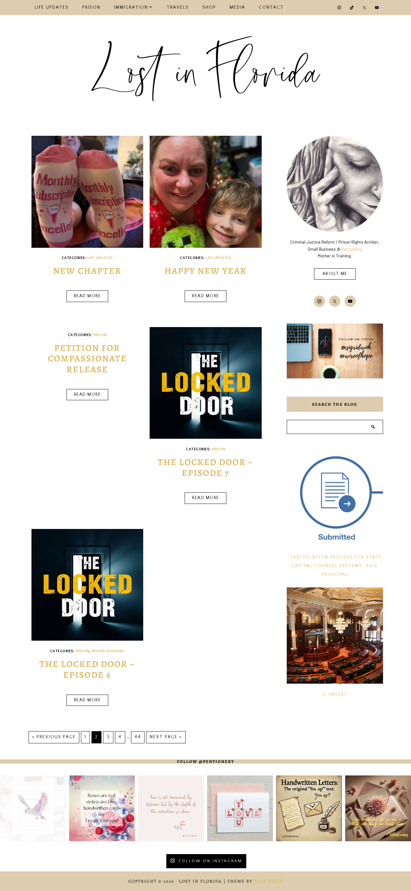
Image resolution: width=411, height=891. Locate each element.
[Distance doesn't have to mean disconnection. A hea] (378, 808)
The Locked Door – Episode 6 (87, 669)
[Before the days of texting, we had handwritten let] (309, 808)
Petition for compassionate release (87, 359)
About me (334, 274)
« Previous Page (54, 737)
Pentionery (351, 249)
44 (138, 737)
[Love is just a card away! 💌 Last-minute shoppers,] (240, 808)
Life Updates (100, 258)
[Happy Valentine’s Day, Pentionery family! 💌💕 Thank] (102, 808)
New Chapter (87, 271)
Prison (100, 335)
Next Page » (166, 737)
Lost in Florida (205, 75)
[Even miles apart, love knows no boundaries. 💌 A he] (171, 808)
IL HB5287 (335, 694)
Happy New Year (205, 271)
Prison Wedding (108, 651)
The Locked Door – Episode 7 (205, 467)
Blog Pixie (268, 881)
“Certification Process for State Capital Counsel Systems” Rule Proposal (335, 566)
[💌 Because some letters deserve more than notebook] (33, 808)
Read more (87, 296)
